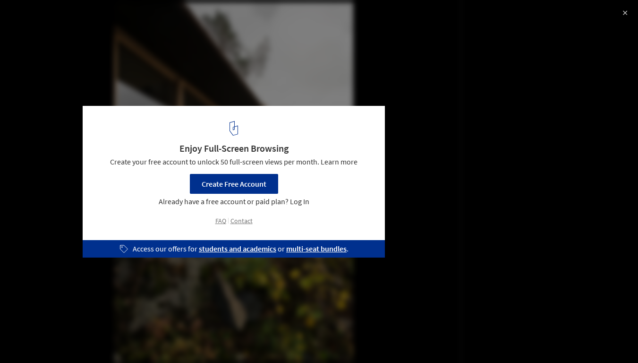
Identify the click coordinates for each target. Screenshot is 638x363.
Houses (27, 339)
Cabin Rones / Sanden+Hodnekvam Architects (119, 17)
